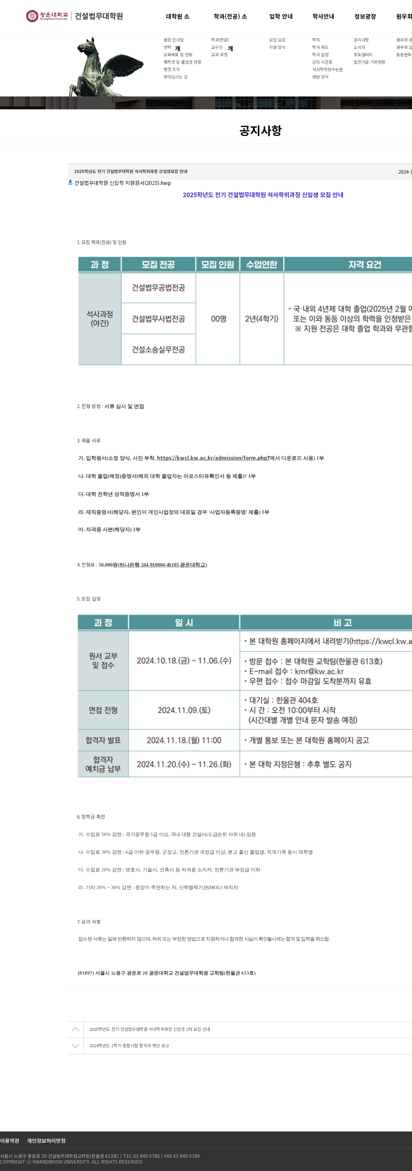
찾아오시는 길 (176, 77)
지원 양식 (277, 47)
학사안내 (323, 16)
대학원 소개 (178, 22)
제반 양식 (320, 77)
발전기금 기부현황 (369, 62)
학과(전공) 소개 (230, 22)
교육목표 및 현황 (178, 54)
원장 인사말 (174, 40)
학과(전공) (220, 40)
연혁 (167, 47)
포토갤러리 (363, 54)
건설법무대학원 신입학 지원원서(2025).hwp (122, 182)
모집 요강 (277, 40)
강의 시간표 (322, 62)
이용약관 (9, 1140)
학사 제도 (320, 47)
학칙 (316, 40)
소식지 (359, 47)
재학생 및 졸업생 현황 (182, 62)
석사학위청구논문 (327, 69)
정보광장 (365, 16)
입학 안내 (281, 16)
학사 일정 (320, 54)
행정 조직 (172, 69)
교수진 (216, 47)
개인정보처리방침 (46, 1140)
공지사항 (361, 40)
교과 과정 (219, 54)
